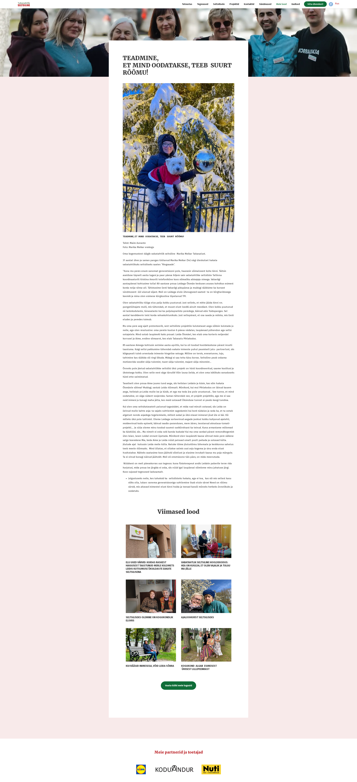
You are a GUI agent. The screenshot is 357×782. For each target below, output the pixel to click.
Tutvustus (187, 4)
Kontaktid (249, 4)
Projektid (234, 4)
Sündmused (265, 4)
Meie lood (281, 4)
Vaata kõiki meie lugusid (178, 685)
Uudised (295, 4)
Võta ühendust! (315, 4)
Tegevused (202, 4)
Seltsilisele (219, 4)
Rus (337, 3)
